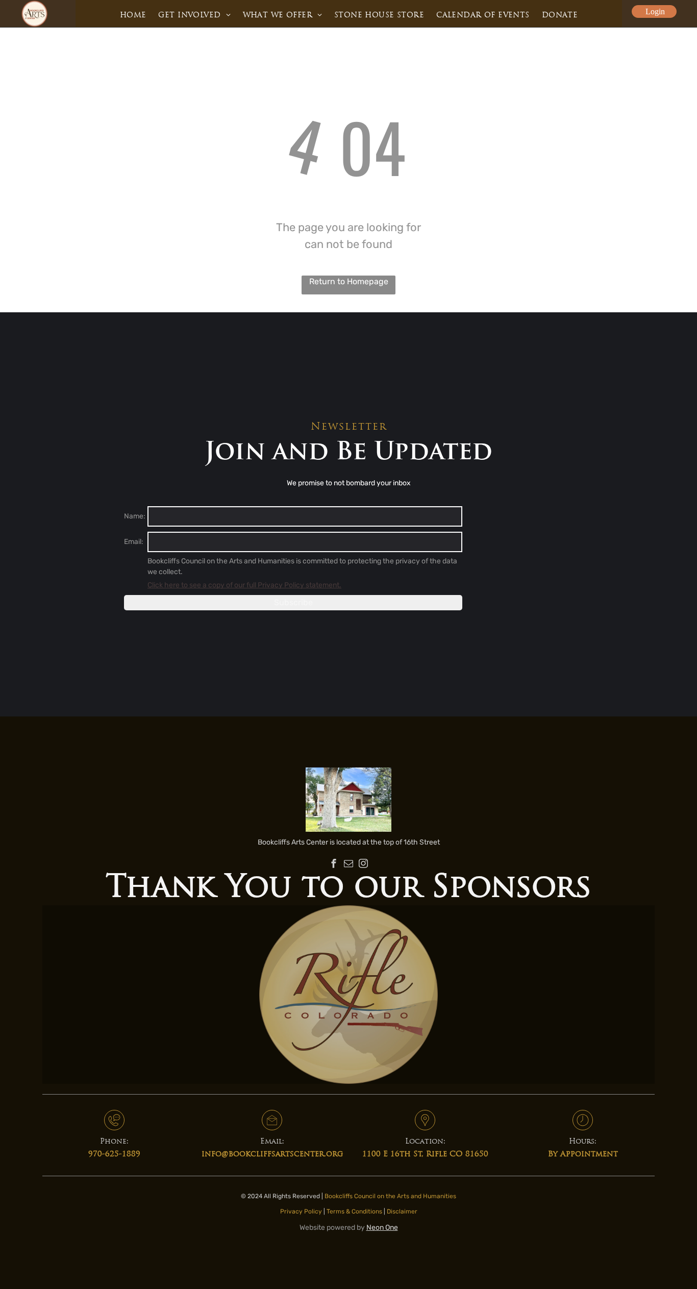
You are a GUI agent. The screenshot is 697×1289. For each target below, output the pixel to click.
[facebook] (333, 865)
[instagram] (363, 865)
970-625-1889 (114, 1154)
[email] (348, 865)
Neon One (382, 1227)
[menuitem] (133, 15)
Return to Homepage (348, 281)
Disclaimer (402, 1211)
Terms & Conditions (354, 1211)
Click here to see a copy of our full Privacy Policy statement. (244, 585)
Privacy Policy (301, 1211)
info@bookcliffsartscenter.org (272, 1154)
